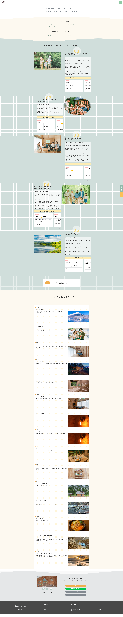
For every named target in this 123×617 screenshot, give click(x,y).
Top (44, 606)
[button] (87, 94)
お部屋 (45, 609)
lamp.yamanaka (62, 615)
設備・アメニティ (46, 610)
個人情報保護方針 (20, 609)
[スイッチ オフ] (120, 2)
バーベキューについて (74, 608)
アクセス (45, 611)
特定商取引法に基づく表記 (20, 610)
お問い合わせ (101, 608)
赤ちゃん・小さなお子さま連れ (75, 609)
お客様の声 (100, 609)
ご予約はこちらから (102, 606)
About (44, 608)
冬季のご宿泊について (74, 610)
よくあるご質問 (73, 606)
